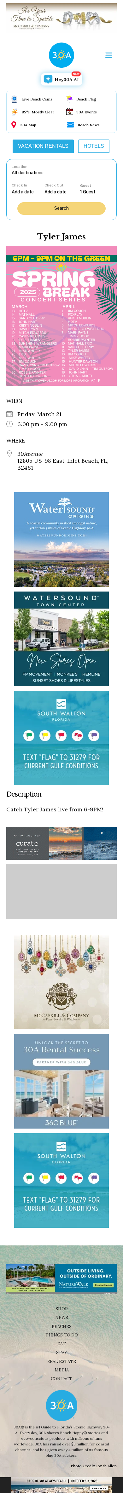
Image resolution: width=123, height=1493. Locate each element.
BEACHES (62, 1326)
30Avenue (30, 453)
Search (61, 208)
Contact (61, 1378)
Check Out (53, 185)
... (28, 191)
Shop (62, 1309)
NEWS (61, 1317)
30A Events (86, 112)
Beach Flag (86, 99)
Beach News (89, 125)
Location (19, 166)
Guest (85, 185)
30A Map (28, 125)
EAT (61, 1344)
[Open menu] (109, 55)
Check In (19, 185)
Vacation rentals (43, 146)
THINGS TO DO (61, 1335)
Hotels (94, 146)
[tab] (43, 146)
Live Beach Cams (36, 99)
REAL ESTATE (61, 1361)
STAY (61, 1352)
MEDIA (62, 1370)
